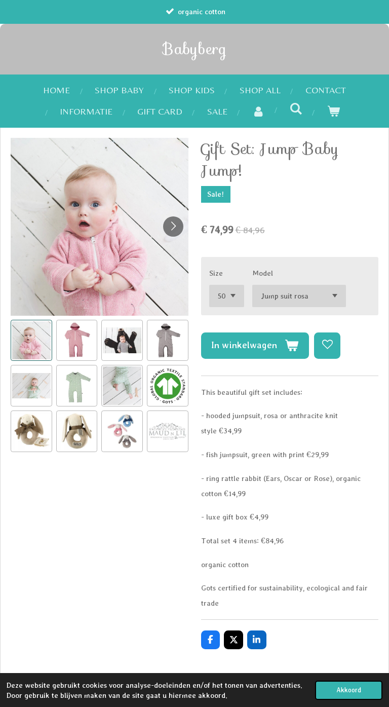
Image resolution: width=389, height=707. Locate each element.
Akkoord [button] (348, 690)
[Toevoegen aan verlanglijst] (327, 345)
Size (216, 273)
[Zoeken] (295, 109)
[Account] (258, 111)
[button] (31, 340)
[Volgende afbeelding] (173, 226)
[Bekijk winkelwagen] (333, 111)
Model (262, 273)
